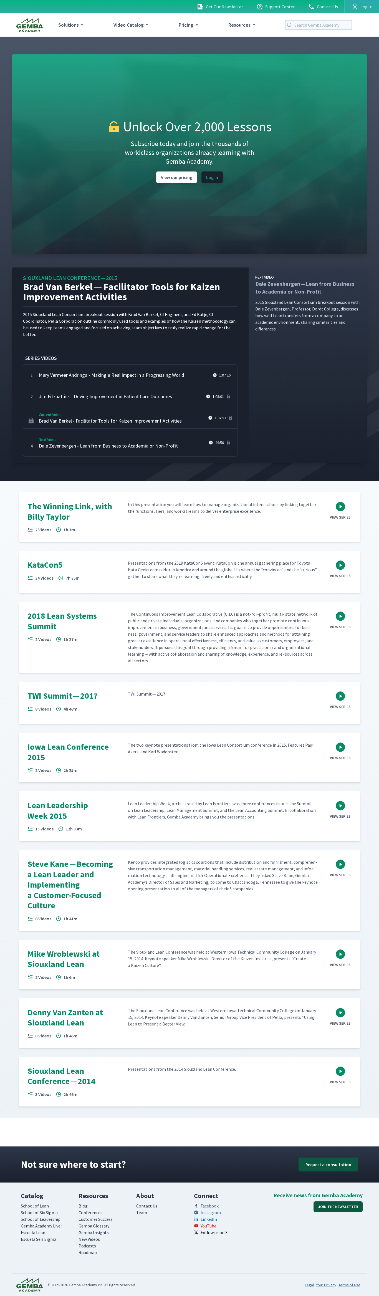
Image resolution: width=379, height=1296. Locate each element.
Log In (212, 177)
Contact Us (327, 6)
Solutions (68, 25)
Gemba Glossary (94, 1226)
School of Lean (35, 1206)
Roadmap (88, 1252)
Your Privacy (326, 1284)
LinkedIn (209, 1219)
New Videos (89, 1239)
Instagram (211, 1212)
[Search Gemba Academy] (290, 25)
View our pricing (176, 177)
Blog (83, 1206)
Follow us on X (214, 1232)
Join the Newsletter (338, 1206)
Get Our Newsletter (224, 6)
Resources (239, 25)
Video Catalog (128, 25)
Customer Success (96, 1219)
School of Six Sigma (39, 1212)
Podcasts (87, 1246)
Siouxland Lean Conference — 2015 (70, 277)
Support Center (280, 6)
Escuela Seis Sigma (38, 1239)
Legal (309, 1284)
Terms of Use (349, 1284)
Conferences (90, 1212)
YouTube (208, 1226)
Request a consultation (328, 1164)
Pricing (186, 25)
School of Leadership (40, 1219)
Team (141, 1212)
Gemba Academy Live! (41, 1226)
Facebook (210, 1206)
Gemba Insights (94, 1232)
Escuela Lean (33, 1232)
